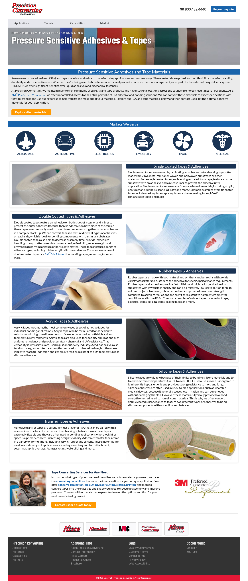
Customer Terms (138, 551)
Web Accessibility (139, 563)
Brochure (76, 563)
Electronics (104, 153)
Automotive (65, 153)
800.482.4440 (195, 9)
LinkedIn (192, 547)
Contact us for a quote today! (74, 504)
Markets (105, 23)
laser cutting (107, 484)
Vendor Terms (137, 555)
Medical (222, 153)
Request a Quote (81, 559)
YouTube (192, 551)
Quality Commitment (141, 547)
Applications (21, 23)
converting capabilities (70, 481)
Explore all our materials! (31, 112)
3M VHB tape (54, 254)
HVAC (183, 153)
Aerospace (25, 153)
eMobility (143, 153)
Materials (50, 23)
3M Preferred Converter (28, 95)
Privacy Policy (137, 559)
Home (15, 32)
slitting (120, 484)
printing (131, 484)
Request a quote (223, 9)
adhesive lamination (71, 484)
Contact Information (83, 551)
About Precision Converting (87, 547)
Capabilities (77, 23)
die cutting (91, 484)
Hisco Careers (79, 555)
